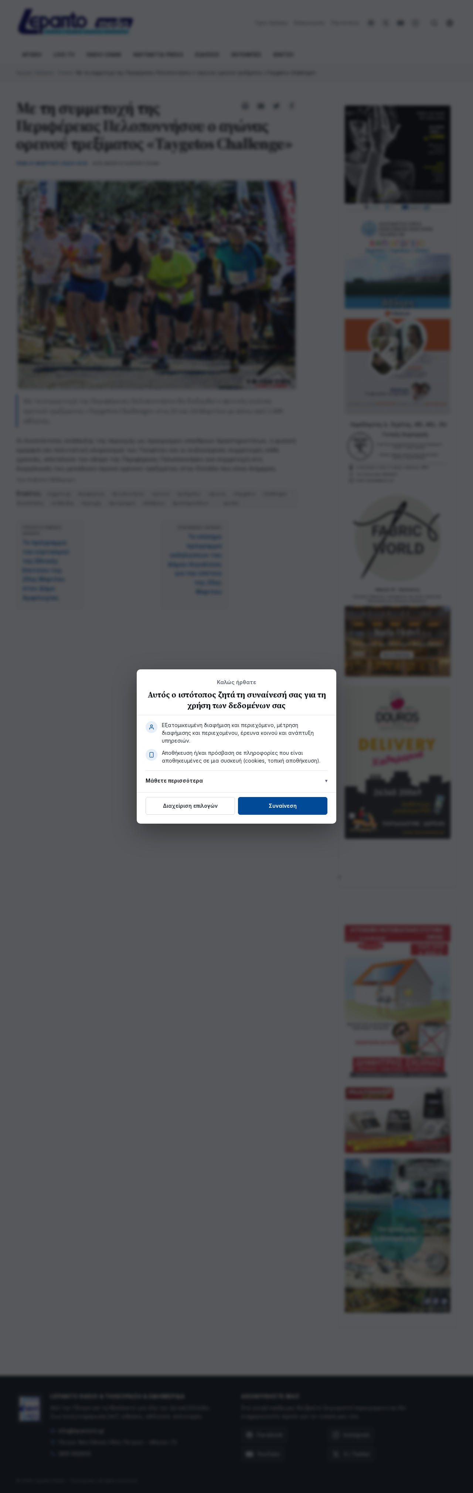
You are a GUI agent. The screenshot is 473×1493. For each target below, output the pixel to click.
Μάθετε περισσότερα (174, 780)
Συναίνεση (283, 806)
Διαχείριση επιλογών (190, 806)
